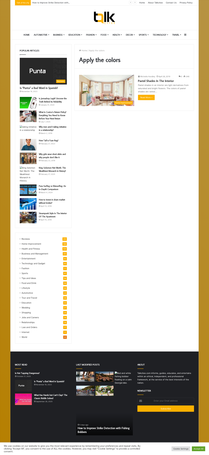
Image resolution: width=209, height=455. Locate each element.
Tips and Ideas (29, 278)
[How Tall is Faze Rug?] (28, 144)
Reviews (26, 239)
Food (104, 34)
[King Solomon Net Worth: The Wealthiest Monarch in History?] (28, 174)
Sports (143, 34)
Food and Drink (29, 283)
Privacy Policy (186, 2)
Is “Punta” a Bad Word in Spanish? (39, 88)
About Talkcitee (155, 2)
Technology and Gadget (33, 263)
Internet (25, 332)
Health (116, 34)
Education (74, 34)
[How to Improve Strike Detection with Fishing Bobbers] (124, 378)
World (24, 337)
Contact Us (171, 2)
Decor (129, 34)
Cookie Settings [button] (180, 448)
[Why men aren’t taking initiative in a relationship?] (28, 131)
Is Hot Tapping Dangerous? (27, 373)
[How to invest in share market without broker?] (28, 204)
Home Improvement (31, 244)
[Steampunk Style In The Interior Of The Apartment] (28, 217)
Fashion (90, 34)
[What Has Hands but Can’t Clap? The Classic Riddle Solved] (23, 399)
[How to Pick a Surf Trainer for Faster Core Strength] (85, 377)
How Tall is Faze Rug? (48, 140)
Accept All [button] (198, 448)
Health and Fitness (31, 249)
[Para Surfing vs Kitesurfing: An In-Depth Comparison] (28, 190)
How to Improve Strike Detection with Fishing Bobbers (58, 2)
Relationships (28, 322)
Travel (175, 34)
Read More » (146, 97)
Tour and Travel (29, 298)
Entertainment (28, 258)
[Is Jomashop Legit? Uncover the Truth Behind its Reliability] (28, 102)
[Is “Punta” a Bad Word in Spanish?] (23, 385)
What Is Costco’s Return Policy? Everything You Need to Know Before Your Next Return (52, 115)
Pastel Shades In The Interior (156, 81)
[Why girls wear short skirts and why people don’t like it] (28, 158)
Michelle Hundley (147, 76)
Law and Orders (29, 327)
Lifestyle (26, 288)
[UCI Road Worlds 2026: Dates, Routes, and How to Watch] (85, 391)
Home (142, 2)
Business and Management (35, 253)
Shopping (26, 312)
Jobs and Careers (30, 317)
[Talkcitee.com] (104, 18)
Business (58, 34)
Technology (159, 34)
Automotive (40, 34)
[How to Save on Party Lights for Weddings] (104, 377)
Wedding (26, 307)
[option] (104, 418)
